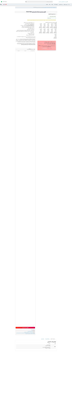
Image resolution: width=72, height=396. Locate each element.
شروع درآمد (49, 48)
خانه (68, 4)
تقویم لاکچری (34, 333)
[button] (1, 2)
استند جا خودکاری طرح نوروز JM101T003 (20, 382)
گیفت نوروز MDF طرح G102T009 (51, 382)
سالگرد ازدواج (31, 331)
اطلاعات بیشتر (44, 48)
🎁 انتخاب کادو (5, 4)
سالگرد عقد (29, 331)
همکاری (47, 4)
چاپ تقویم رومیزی (29, 333)
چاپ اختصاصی (61, 4)
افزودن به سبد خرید (25, 327)
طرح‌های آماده (56, 4)
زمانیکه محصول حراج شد (53, 16)
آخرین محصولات (65, 4)
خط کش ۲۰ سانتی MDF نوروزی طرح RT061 (20, 366)
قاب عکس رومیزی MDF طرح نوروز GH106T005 (51, 366)
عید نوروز (27, 333)
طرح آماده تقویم (50, 7)
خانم (31, 330)
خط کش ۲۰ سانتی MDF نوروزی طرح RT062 (41, 366)
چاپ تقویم (32, 333)
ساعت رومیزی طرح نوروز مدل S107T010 (30, 365)
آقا (32, 330)
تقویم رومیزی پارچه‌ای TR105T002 (41, 382)
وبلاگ (49, 4)
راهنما (52, 4)
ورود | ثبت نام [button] (4, 1)
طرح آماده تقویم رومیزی (45, 7)
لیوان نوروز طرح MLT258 (31, 381)
